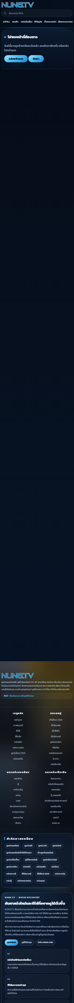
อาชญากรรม (18, 811)
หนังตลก (41, 880)
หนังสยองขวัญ (24, 880)
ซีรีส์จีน (55, 747)
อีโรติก (18, 736)
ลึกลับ (18, 823)
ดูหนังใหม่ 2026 (18, 753)
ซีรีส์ (18, 730)
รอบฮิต (15, 21)
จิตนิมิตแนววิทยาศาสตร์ (56, 800)
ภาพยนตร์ (18, 725)
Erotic (56, 758)
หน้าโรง (6, 21)
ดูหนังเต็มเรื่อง (12, 859)
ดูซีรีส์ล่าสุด (27, 942)
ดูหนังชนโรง (55, 742)
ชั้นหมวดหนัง (50, 21)
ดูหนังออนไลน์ (12, 845)
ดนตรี (56, 817)
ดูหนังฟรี (28, 845)
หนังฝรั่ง (18, 742)
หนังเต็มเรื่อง (26, 21)
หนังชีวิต (18, 778)
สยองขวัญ (18, 817)
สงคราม (56, 823)
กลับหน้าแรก (16, 59)
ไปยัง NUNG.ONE (45, 942)
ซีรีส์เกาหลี (56, 736)
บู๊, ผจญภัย (56, 795)
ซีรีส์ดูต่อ (38, 21)
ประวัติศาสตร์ (56, 811)
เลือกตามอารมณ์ (65, 21)
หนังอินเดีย (56, 764)
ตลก (18, 800)
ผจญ (18, 795)
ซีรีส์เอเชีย (55, 725)
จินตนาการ (56, 778)
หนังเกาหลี (11, 873)
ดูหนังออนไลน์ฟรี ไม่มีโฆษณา (19, 852)
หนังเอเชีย (18, 758)
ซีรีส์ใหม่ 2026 (55, 719)
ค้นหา (36, 59)
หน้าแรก (18, 719)
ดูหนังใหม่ (56, 845)
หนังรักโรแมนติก (56, 784)
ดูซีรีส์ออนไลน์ (31, 859)
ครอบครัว (55, 789)
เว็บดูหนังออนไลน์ (45, 852)
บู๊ (18, 784)
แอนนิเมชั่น (56, 806)
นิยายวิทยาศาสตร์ (18, 806)
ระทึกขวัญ (18, 789)
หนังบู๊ (9, 880)
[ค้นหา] (5, 13)
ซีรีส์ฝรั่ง (56, 730)
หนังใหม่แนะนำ (55, 753)
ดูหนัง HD (42, 845)
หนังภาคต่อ (18, 747)
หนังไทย (55, 866)
